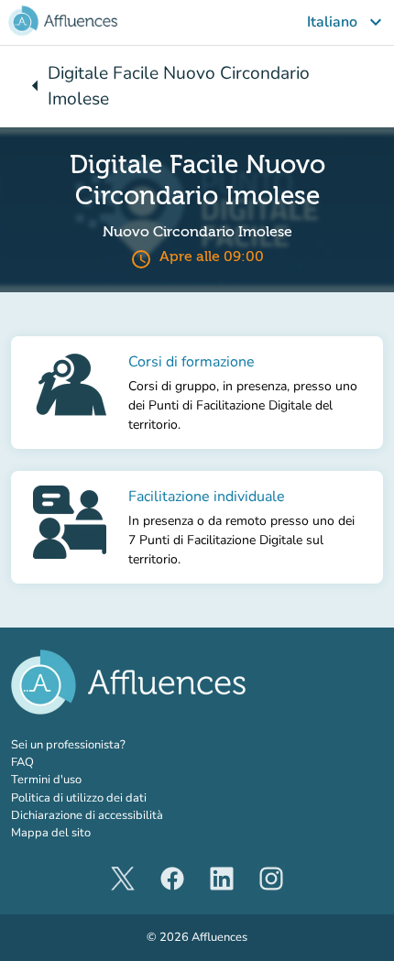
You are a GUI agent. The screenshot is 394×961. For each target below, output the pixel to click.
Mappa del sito (51, 832)
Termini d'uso (46, 779)
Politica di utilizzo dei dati (79, 798)
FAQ (22, 762)
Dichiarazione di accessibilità (87, 815)
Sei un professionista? (107, 745)
